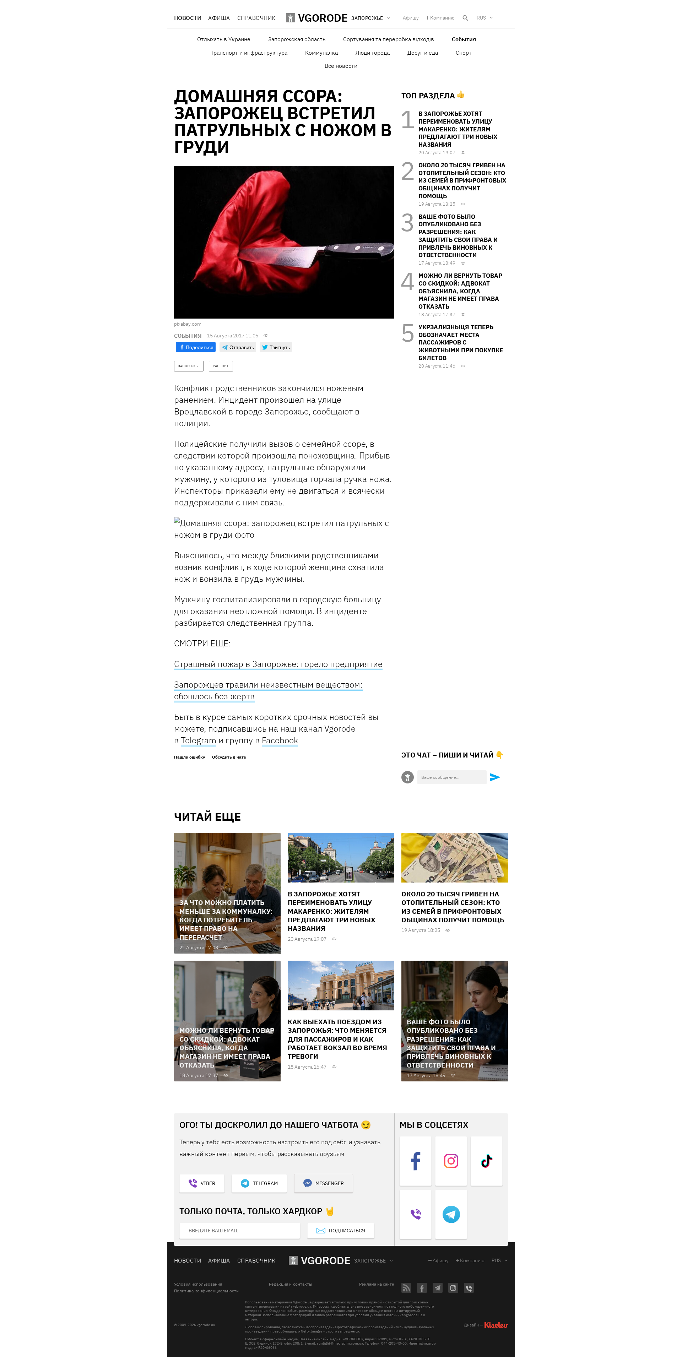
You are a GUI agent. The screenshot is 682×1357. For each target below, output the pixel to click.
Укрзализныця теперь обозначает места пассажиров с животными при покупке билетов (460, 342)
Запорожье (370, 1260)
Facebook (280, 740)
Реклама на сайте (376, 1284)
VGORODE (326, 1260)
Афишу (411, 17)
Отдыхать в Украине (223, 39)
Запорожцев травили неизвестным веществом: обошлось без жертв (268, 690)
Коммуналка (321, 52)
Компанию (442, 17)
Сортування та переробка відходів (388, 39)
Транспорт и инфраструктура (249, 52)
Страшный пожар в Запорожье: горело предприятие (278, 663)
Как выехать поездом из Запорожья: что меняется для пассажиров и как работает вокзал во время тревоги (337, 1038)
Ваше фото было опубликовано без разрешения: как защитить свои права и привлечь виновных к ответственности (458, 236)
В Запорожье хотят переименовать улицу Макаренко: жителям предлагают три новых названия (457, 129)
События (464, 39)
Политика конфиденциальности (206, 1291)
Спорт (464, 52)
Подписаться (347, 1230)
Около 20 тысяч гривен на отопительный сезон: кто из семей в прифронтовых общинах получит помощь (462, 180)
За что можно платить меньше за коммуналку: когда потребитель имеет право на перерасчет (225, 919)
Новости (187, 18)
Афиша (219, 18)
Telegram (198, 740)
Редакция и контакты (290, 1284)
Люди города (373, 52)
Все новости (341, 65)
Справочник (256, 18)
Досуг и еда (422, 52)
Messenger (329, 1183)
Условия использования (198, 1284)
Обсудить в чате (229, 757)
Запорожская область (296, 39)
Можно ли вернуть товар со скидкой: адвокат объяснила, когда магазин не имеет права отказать (460, 291)
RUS (481, 17)
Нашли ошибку (189, 757)
